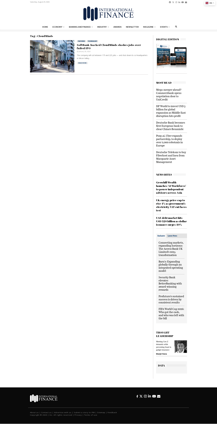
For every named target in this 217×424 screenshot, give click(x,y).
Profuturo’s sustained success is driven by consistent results (171, 299)
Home (45, 27)
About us (34, 412)
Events (164, 27)
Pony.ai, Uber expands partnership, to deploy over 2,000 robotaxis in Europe (169, 140)
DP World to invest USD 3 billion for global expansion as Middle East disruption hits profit (171, 111)
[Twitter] (141, 396)
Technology (92, 41)
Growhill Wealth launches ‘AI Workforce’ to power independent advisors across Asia (171, 187)
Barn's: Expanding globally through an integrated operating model (171, 266)
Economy (57, 27)
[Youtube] (154, 396)
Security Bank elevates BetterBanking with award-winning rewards (170, 283)
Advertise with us (62, 412)
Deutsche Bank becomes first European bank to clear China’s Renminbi (170, 126)
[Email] (158, 396)
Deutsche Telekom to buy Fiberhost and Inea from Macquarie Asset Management (171, 157)
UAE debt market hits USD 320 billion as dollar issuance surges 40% (171, 221)
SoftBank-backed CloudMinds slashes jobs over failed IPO (109, 46)
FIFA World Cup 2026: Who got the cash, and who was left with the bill (171, 313)
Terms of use (90, 415)
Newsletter (132, 27)
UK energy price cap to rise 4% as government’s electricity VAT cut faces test (171, 205)
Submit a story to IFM (84, 412)
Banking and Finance (80, 27)
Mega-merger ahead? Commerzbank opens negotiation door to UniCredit (168, 94)
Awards (117, 27)
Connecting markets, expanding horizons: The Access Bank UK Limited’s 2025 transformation (171, 249)
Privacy (78, 415)
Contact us (46, 412)
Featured (81, 41)
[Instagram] (145, 396)
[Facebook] (137, 396)
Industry (102, 27)
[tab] (161, 236)
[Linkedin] (149, 396)
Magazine (148, 27)
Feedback (112, 412)
